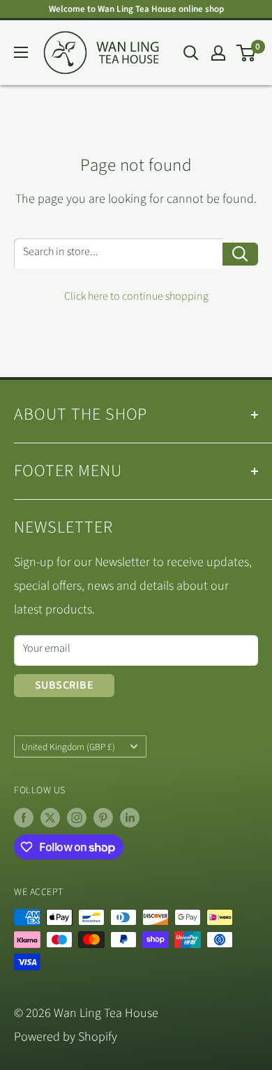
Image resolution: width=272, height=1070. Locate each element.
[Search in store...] (240, 254)
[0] (246, 53)
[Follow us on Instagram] (76, 817)
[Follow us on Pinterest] (103, 817)
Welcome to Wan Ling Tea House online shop (136, 9)
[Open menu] (21, 52)
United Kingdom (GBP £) (68, 747)
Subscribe (64, 685)
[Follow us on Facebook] (23, 817)
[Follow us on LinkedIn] (129, 817)
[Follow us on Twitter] (50, 817)
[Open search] (191, 53)
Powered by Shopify (65, 1037)
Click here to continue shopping (136, 296)
